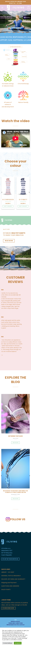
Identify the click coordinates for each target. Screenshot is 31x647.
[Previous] (2, 192)
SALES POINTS (5, 589)
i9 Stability (23, 200)
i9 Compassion (8, 200)
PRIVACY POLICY (15, 621)
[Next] (29, 192)
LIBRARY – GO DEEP (7, 572)
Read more (15, 498)
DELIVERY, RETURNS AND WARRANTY (13, 579)
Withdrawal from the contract (15, 624)
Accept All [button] (17, 643)
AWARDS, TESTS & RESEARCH (11, 576)
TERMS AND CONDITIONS (15, 623)
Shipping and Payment (9, 583)
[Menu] (2, 8)
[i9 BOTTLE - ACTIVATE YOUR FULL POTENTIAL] (15, 7)
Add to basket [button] (8, 206)
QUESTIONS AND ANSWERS (10, 586)
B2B (16, 620)
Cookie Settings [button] (7, 643)
